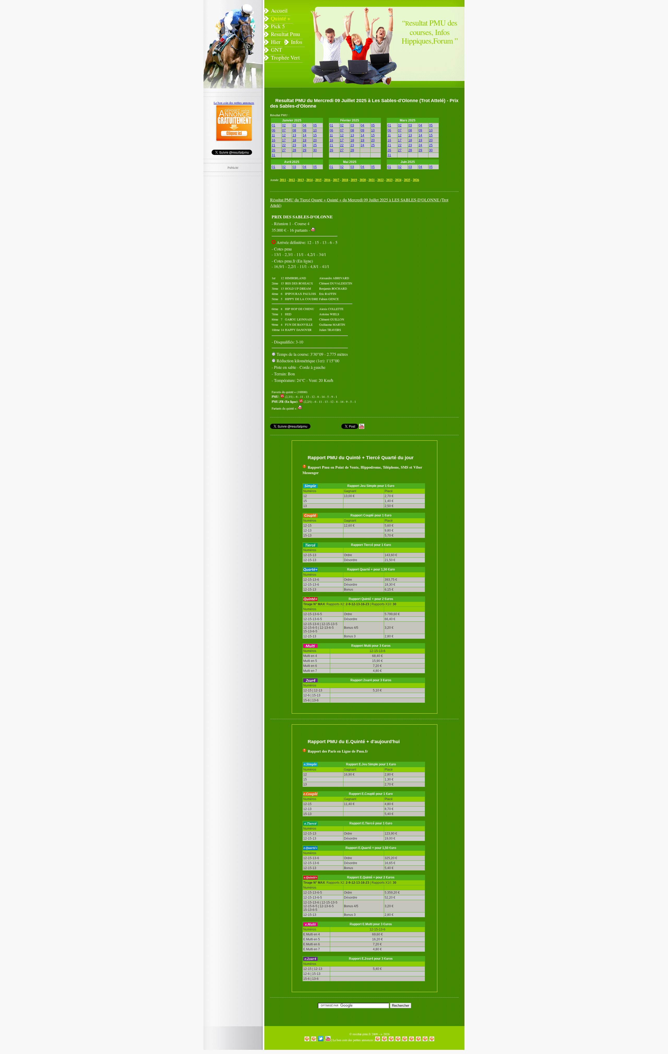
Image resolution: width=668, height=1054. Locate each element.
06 (273, 130)
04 (304, 125)
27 (284, 150)
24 (304, 145)
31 (273, 155)
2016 (327, 180)
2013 (300, 180)
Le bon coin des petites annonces (353, 1040)
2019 (354, 180)
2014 (309, 180)
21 (273, 145)
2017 (336, 180)
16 (273, 140)
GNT (276, 49)
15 (315, 135)
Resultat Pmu (285, 34)
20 (315, 140)
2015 (318, 180)
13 (294, 135)
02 (284, 125)
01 (273, 125)
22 (284, 145)
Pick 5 (278, 26)
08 (294, 130)
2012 (292, 180)
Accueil (279, 10)
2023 (389, 180)
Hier (276, 41)
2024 (398, 180)
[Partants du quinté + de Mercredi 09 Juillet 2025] (313, 230)
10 (315, 130)
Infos (296, 41)
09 (304, 130)
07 (284, 130)
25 (315, 145)
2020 (363, 180)
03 (294, 125)
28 (294, 150)
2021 (371, 180)
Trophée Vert (285, 57)
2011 (283, 180)
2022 (380, 180)
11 (273, 135)
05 (315, 125)
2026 (416, 180)
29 (304, 150)
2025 (407, 180)
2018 (345, 180)
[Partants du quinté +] (300, 408)
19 (304, 140)
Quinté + (280, 18)
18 (294, 140)
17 (284, 140)
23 (294, 145)
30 (315, 150)
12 (284, 135)
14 (304, 135)
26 (273, 150)
